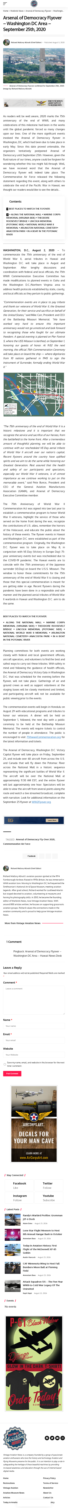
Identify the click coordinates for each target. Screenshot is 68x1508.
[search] (62, 3)
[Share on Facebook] (20, 1503)
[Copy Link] (34, 1503)
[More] (47, 1503)
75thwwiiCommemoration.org (44, 737)
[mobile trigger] (6, 3)
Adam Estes (27, 1223)
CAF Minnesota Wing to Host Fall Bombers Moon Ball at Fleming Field (41, 1267)
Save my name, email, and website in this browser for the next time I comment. (36, 1064)
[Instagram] (19, 1198)
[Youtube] (48, 1198)
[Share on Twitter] (27, 1503)
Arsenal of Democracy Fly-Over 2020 (35, 839)
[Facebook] (63, 868)
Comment (10, 982)
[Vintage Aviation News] (34, 3)
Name (7, 1019)
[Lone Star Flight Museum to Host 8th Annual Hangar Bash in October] (13, 1235)
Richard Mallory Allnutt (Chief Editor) (26, 42)
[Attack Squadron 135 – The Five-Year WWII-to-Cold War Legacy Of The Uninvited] (13, 1286)
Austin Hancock (29, 1257)
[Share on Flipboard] (48, 856)
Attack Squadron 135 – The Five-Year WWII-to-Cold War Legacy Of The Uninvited (43, 1285)
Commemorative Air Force (16, 843)
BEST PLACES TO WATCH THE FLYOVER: (29, 208)
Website (8, 1048)
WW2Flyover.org (41, 802)
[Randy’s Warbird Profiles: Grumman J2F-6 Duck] (13, 1220)
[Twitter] (48, 1185)
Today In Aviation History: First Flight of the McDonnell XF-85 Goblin (40, 1249)
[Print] (40, 1503)
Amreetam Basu (29, 1238)
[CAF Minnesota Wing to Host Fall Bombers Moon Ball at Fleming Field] (13, 1268)
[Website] (60, 868)
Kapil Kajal (27, 1293)
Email (7, 1034)
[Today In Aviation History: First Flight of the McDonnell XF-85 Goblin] (13, 1250)
